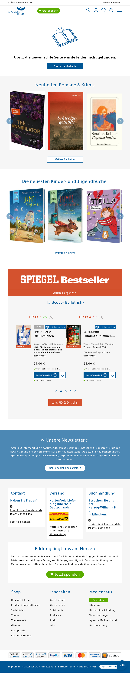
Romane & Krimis (21, 600)
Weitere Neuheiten (65, 159)
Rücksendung (57, 534)
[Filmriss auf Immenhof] (23, 336)
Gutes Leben (57, 605)
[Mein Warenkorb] (111, 10)
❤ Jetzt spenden (48, 10)
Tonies (15, 615)
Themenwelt (18, 620)
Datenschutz (31, 666)
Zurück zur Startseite (65, 66)
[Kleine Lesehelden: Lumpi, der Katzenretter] (65, 216)
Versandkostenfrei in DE (23, 2)
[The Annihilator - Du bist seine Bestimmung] (27, 121)
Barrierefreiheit (67, 666)
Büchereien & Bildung (102, 610)
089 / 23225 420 (100, 528)
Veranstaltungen (99, 615)
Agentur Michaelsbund (103, 620)
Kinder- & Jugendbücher (25, 605)
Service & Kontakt (112, 2)
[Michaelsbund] (17, 12)
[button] (56, 391)
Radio (53, 620)
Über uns (94, 605)
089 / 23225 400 (22, 514)
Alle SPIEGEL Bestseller (65, 402)
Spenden (98, 600)
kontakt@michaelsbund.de (26, 510)
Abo (52, 625)
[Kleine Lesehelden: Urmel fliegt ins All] (27, 216)
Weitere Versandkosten (63, 526)
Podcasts (55, 615)
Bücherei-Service (21, 635)
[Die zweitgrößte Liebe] (73, 337)
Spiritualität (57, 610)
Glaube (15, 625)
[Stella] (104, 217)
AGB (94, 666)
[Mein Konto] (96, 10)
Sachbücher (18, 610)
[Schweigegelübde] (65, 121)
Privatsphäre (48, 666)
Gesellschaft (57, 600)
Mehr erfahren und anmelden (65, 468)
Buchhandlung (98, 625)
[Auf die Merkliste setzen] (62, 375)
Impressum (14, 666)
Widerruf (84, 666)
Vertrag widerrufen (110, 666)
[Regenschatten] (104, 122)
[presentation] (9, 121)
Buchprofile (18, 630)
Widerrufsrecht (58, 530)
